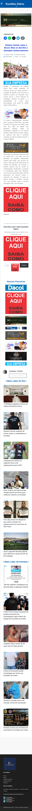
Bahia (4, 777)
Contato (5, 791)
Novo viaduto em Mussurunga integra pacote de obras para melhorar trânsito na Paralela (15, 492)
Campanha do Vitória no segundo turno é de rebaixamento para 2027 (13, 463)
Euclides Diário (15, 3)
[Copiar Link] (23, 38)
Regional (5, 782)
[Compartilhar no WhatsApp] (9, 38)
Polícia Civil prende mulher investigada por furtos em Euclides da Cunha (14, 673)
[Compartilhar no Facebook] (5, 38)
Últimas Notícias (20, 54)
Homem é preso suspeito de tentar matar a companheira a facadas (15, 433)
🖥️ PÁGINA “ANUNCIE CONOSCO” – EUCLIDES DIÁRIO (15, 789)
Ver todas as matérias (18, 376)
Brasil (4, 775)
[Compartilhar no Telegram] (18, 38)
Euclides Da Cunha (7, 779)
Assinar (24, 265)
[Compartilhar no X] (14, 38)
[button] (16, 6)
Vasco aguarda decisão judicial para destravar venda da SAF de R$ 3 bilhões (16, 554)
